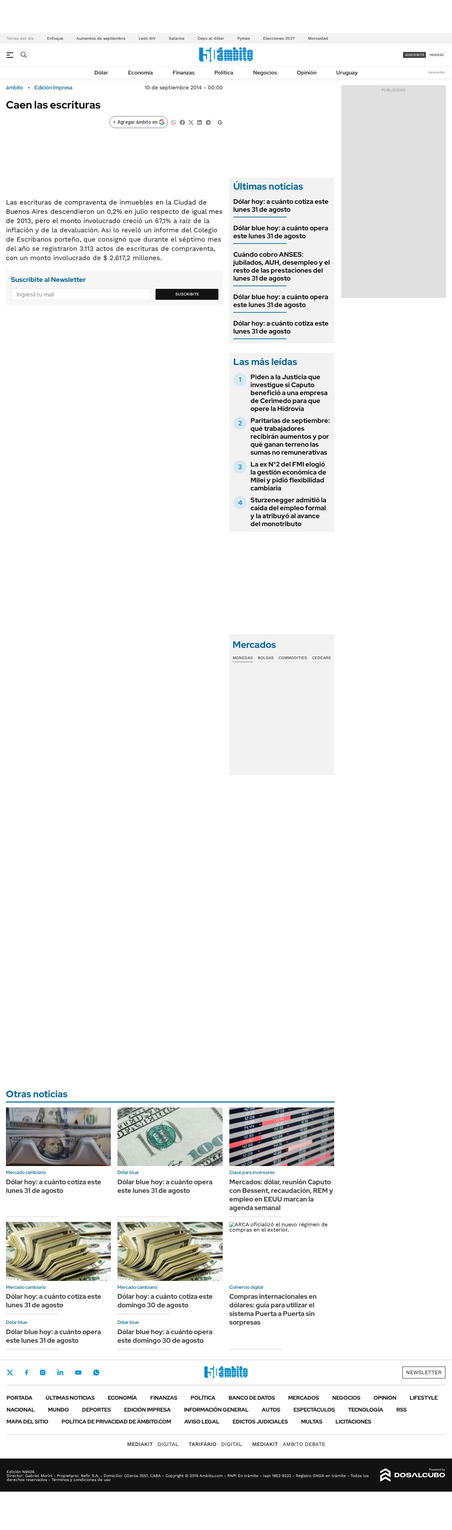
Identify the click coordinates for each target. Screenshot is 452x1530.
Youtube (78, 1372)
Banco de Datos (252, 1397)
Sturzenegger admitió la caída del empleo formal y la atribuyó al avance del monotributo (288, 512)
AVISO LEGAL (201, 1421)
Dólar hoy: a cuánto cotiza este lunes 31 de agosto (281, 205)
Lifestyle (424, 1397)
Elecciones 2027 (279, 38)
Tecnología (365, 1409)
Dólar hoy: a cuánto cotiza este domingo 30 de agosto (165, 1300)
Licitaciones (353, 1421)
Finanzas (184, 72)
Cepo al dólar (211, 38)
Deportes (96, 1409)
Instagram (43, 1372)
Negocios (265, 72)
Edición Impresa (147, 1409)
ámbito (14, 87)
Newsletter (436, 72)
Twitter (10, 1372)
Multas (311, 1421)
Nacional (21, 1409)
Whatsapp (96, 1372)
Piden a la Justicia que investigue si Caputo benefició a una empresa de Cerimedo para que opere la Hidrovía (289, 393)
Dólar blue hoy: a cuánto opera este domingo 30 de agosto (164, 1336)
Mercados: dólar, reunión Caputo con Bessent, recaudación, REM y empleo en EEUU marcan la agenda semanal (281, 1195)
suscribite (414, 55)
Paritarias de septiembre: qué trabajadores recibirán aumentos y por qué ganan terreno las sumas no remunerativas (290, 436)
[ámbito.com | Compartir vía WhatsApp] (173, 122)
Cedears (321, 657)
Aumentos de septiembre (100, 38)
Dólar (101, 72)
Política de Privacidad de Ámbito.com (116, 1421)
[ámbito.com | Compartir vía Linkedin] (199, 122)
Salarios (176, 38)
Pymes (243, 38)
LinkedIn (60, 1372)
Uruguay (347, 72)
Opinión (306, 72)
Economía (140, 72)
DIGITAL (153, 1444)
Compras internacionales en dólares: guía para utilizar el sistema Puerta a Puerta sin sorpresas (273, 1309)
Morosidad (318, 38)
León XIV (147, 38)
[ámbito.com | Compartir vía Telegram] (208, 122)
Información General (216, 1409)
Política (223, 72)
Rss (401, 1409)
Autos (271, 1409)
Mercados (303, 1397)
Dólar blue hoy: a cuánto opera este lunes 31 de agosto (280, 232)
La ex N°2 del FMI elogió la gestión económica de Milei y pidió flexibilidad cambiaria (288, 476)
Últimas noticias (70, 1397)
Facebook (26, 1372)
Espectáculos (314, 1409)
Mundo (58, 1409)
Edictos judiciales (260, 1421)
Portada (19, 1397)
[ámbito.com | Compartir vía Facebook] (182, 122)
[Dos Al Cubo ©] (412, 1475)
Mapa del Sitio (27, 1421)
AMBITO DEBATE (288, 1444)
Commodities (293, 657)
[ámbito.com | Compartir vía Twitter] (191, 122)
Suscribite (187, 294)
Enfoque (55, 38)
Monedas (243, 657)
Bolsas (266, 657)
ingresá (436, 55)
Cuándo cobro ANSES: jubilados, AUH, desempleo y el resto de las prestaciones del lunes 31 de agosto (281, 266)
